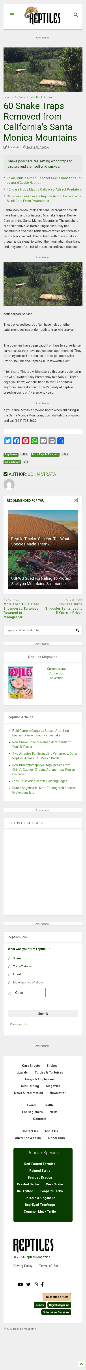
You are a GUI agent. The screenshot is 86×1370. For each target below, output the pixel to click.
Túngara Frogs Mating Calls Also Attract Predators (44, 189)
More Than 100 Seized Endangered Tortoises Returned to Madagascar (21, 610)
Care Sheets (31, 1065)
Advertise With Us (28, 1138)
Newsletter (58, 1093)
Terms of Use (48, 1266)
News (54, 1112)
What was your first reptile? (29, 949)
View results (18, 1024)
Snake (17, 958)
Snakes (52, 1065)
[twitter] (28, 1284)
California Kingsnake (39, 1198)
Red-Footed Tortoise (39, 1164)
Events (32, 1105)
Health (48, 1105)
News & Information (28, 1093)
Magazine (53, 1086)
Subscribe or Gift (57, 1297)
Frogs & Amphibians (40, 1079)
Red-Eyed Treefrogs (40, 1204)
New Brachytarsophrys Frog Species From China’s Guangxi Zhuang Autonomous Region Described (43, 769)
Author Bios (56, 1138)
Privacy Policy (22, 1266)
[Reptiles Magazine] (41, 27)
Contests (40, 1119)
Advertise (56, 678)
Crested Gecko (28, 1184)
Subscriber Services (56, 1312)
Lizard (17, 974)
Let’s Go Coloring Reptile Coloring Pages (39, 781)
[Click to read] (43, 530)
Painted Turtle (39, 1170)
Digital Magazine (59, 1305)
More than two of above (28, 982)
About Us (51, 1131)
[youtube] (20, 1284)
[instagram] (36, 1284)
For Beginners (32, 1112)
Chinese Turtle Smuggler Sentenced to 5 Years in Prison (63, 608)
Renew (40, 1305)
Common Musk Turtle (40, 1211)
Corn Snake (54, 1184)
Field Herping (29, 1086)
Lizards (22, 1072)
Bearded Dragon (40, 1177)
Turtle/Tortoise (22, 966)
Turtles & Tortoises (49, 1072)
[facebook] (42, 1284)
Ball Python (25, 1191)
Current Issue (56, 668)
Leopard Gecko (51, 1191)
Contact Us (56, 673)
